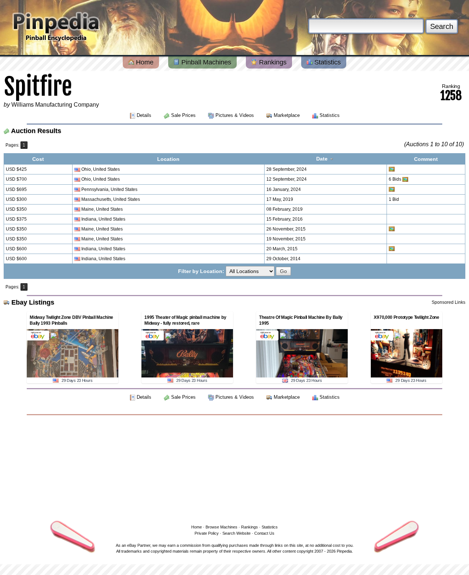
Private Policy (207, 533)
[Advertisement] (234, 468)
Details (144, 115)
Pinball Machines (205, 62)
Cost (38, 159)
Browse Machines (221, 527)
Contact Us (264, 533)
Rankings (272, 62)
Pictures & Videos (234, 115)
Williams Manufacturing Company (55, 105)
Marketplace (286, 115)
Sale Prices (183, 115)
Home (144, 62)
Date (322, 159)
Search (441, 26)
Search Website (236, 533)
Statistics (327, 62)
